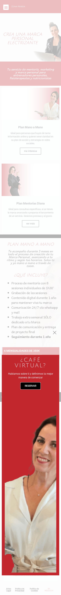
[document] (30, 297)
